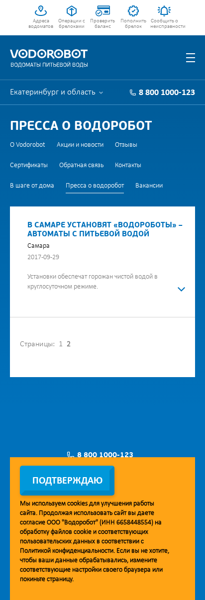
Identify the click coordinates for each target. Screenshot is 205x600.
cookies (77, 503)
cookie (83, 532)
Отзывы (126, 145)
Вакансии (149, 186)
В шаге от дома (32, 186)
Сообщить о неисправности (164, 23)
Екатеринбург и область (53, 92)
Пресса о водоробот (95, 186)
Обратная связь (81, 165)
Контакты (128, 165)
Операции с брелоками (71, 23)
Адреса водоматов (40, 23)
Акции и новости (80, 145)
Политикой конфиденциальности (66, 551)
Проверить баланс (102, 23)
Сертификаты (29, 165)
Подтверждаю (67, 481)
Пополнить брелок (133, 23)
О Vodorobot (27, 145)
